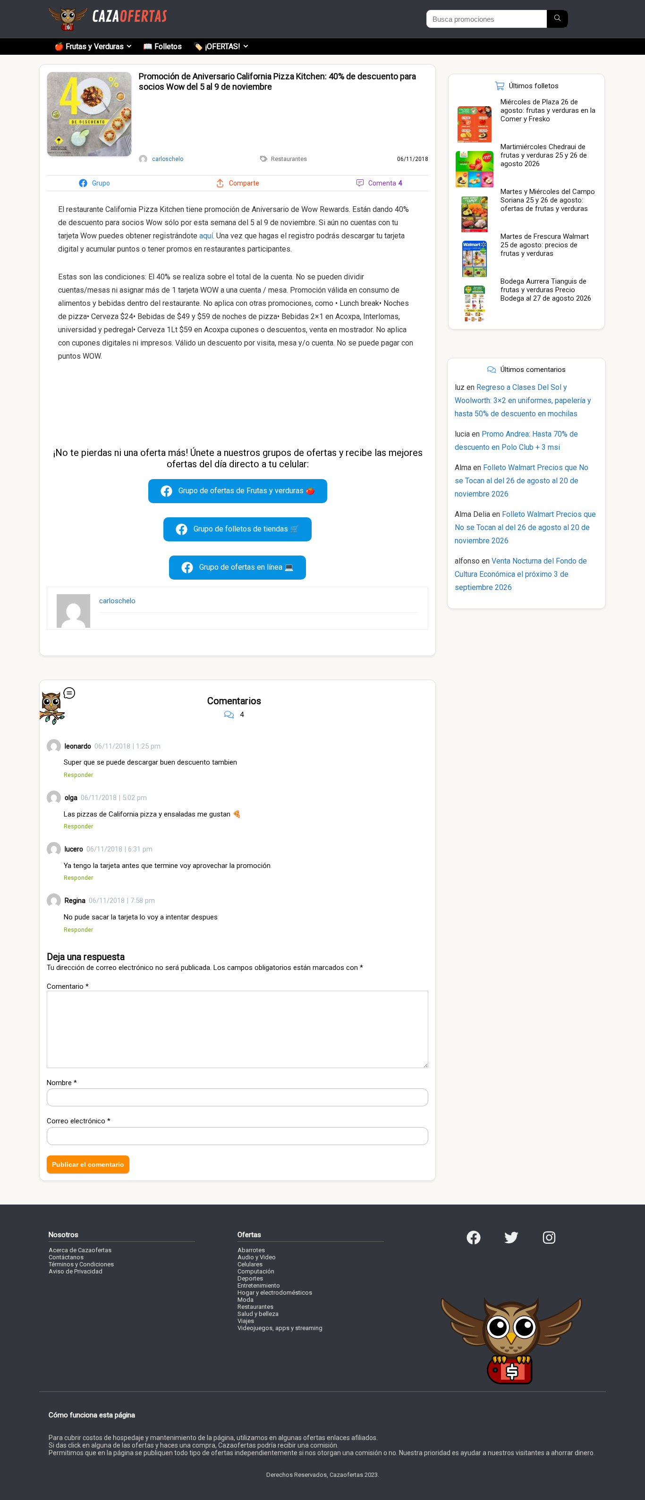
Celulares (250, 1264)
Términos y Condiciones (81, 1264)
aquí (206, 235)
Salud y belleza (258, 1313)
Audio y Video (257, 1257)
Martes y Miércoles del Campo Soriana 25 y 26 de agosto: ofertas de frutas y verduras (548, 200)
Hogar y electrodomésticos (275, 1292)
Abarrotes (251, 1250)
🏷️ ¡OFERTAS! (217, 46)
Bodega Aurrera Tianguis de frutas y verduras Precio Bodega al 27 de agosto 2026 (546, 290)
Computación (256, 1271)
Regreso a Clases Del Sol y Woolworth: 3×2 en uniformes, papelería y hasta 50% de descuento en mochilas (523, 400)
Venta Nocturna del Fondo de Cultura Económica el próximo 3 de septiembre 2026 (521, 574)
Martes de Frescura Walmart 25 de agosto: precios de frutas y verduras (545, 245)
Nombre (62, 1083)
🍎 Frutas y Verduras (89, 46)
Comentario (68, 986)
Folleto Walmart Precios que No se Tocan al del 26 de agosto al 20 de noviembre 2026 (521, 480)
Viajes (246, 1320)
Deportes (250, 1278)
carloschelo (117, 601)
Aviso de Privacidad (75, 1271)
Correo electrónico (78, 1121)
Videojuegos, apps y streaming (280, 1327)
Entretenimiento (259, 1285)
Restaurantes (289, 158)
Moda (246, 1299)
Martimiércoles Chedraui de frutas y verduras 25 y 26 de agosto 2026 (544, 155)
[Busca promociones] (557, 19)
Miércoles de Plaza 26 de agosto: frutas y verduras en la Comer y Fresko (548, 110)
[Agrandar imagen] (89, 76)
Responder (78, 774)
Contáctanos (66, 1257)
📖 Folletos (162, 46)
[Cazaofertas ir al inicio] (108, 11)
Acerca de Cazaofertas (80, 1250)
